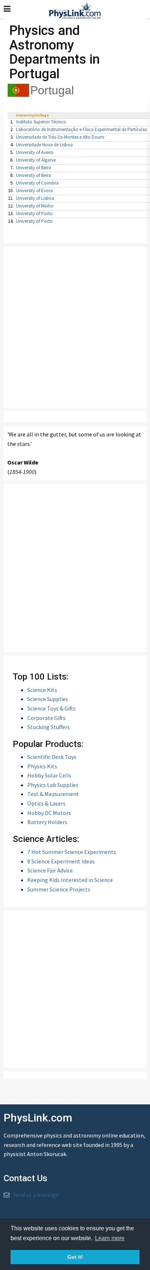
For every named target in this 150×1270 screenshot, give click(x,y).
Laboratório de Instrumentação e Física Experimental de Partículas (81, 129)
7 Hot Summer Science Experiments (71, 851)
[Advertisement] (75, 327)
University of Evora (34, 190)
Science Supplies (47, 699)
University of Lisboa (35, 198)
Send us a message (36, 1194)
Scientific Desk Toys (51, 756)
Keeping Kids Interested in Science (70, 879)
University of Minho (35, 206)
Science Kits (42, 689)
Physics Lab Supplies (52, 784)
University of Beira (33, 168)
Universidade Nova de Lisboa (44, 145)
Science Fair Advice (50, 870)
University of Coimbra (37, 183)
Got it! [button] (75, 1257)
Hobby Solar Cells (49, 775)
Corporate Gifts (46, 717)
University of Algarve (36, 160)
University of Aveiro (35, 152)
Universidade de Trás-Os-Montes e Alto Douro (60, 137)
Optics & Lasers (46, 803)
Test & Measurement (53, 794)
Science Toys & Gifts (51, 708)
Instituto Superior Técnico (41, 122)
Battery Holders (47, 822)
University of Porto (34, 213)
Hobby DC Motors (49, 812)
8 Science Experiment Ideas (61, 861)
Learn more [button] (110, 1238)
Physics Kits (42, 766)
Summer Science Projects (58, 889)
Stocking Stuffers (48, 727)
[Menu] (7, 9)
